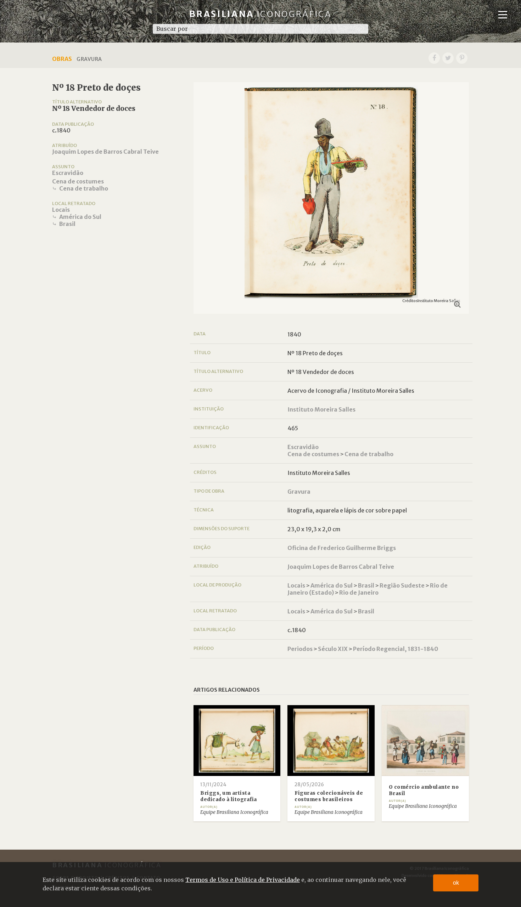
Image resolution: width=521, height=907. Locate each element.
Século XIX (333, 648)
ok (456, 883)
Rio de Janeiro (359, 592)
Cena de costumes (78, 181)
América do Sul (80, 216)
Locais (61, 209)
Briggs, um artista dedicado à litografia (228, 796)
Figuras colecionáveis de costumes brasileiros (329, 796)
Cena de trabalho (83, 188)
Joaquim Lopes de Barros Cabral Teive (105, 151)
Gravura (298, 491)
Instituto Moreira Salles (321, 409)
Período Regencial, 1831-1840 (395, 648)
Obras (62, 58)
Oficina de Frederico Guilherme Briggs (341, 547)
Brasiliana (260, 13)
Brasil (67, 223)
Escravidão (67, 172)
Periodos (300, 648)
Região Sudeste (402, 585)
